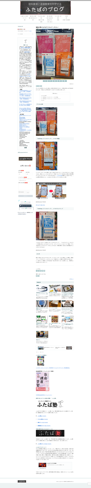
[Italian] (21, 29)
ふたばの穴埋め (59, 175)
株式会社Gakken (22, 118)
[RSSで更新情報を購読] (38, 276)
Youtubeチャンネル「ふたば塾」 (25, 76)
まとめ (43, 100)
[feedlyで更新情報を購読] (37, 276)
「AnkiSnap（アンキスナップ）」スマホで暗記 (50, 97)
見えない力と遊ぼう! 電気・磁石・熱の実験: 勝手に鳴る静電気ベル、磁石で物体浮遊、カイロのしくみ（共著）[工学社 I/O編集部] (25, 110)
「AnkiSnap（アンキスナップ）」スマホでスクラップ (51, 98)
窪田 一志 (26, 45)
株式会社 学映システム (23, 125)
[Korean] (23, 29)
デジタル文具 (44, 95)
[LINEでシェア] (59, 81)
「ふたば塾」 (28, 74)
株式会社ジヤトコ (22, 129)
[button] (64, 81)
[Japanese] (22, 29)
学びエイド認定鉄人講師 (25, 47)
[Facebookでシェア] (50, 81)
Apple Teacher (27, 51)
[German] (20, 29)
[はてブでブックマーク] (55, 81)
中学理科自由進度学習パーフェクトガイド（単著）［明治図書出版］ (25, 91)
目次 (53, 93)
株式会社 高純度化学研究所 (24, 123)
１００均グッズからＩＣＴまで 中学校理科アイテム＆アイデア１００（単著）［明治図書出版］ (25, 94)
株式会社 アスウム (22, 124)
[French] (19, 29)
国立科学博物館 (22, 117)
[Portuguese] (24, 29)
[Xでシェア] (45, 81)
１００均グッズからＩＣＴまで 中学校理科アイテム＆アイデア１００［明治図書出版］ (53, 367)
